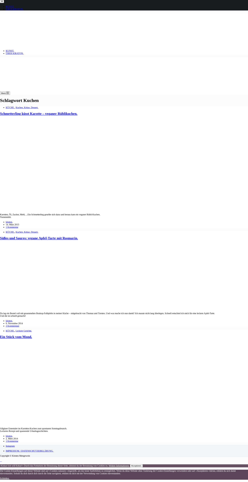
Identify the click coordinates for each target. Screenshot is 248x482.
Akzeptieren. (136, 466)
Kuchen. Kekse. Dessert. (27, 107)
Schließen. (4, 478)
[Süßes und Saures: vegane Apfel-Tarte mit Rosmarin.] (55, 308)
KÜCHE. (10, 107)
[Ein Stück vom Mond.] (55, 423)
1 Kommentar (12, 227)
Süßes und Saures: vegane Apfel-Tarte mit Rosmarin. (39, 238)
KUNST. (10, 51)
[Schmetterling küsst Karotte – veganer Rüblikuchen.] (46, 209)
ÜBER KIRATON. (15, 53)
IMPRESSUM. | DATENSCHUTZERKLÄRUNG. (29, 451)
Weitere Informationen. (119, 465)
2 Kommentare (12, 326)
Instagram (10, 446)
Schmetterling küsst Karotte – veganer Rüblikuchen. (38, 113)
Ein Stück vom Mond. (16, 337)
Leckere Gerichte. (24, 331)
